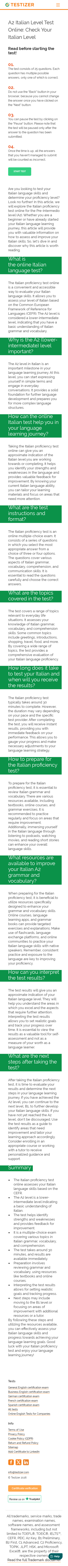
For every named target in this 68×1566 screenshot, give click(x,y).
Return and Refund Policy (23, 1442)
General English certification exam (28, 1387)
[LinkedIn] (26, 1462)
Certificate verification (25, 1488)
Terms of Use (16, 1429)
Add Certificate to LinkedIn (24, 1451)
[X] (18, 1462)
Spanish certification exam (23, 1405)
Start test (20, 171)
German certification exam (23, 1396)
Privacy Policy (16, 1434)
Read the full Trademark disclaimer (34, 1560)
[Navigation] (58, 5)
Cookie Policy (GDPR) (20, 1438)
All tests (13, 1409)
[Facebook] (11, 1462)
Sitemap (13, 1447)
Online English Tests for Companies (29, 1413)
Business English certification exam (29, 1391)
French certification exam (23, 1400)
